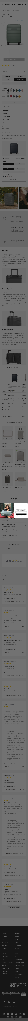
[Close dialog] (27, 503)
